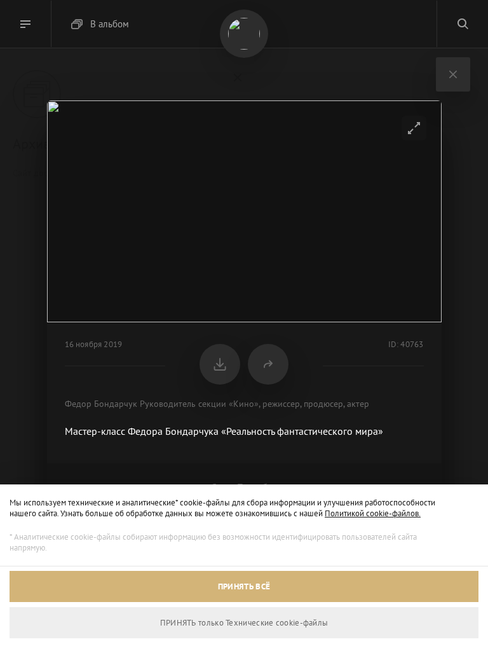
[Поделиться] (268, 364)
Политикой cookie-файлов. (373, 513)
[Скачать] (220, 364)
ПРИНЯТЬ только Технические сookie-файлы (244, 622)
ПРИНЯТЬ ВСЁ (244, 586)
